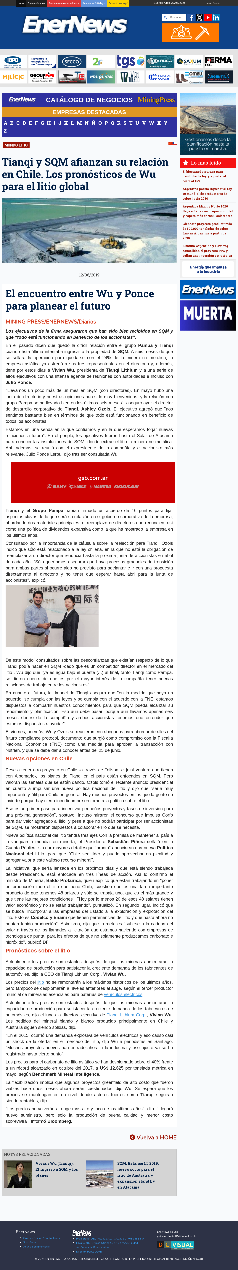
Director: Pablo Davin (89, 1251)
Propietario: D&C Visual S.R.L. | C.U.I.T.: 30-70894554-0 (110, 1238)
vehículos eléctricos (123, 994)
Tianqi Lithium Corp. (127, 1014)
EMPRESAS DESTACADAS (89, 112)
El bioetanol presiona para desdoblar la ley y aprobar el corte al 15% (204, 176)
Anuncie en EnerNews (36, 1246)
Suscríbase (29, 1242)
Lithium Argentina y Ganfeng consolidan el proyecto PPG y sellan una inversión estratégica (207, 250)
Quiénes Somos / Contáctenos (41, 1238)
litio (40, 982)
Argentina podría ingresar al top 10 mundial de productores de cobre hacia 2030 (207, 193)
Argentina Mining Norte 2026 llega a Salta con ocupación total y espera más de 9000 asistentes (208, 211)
